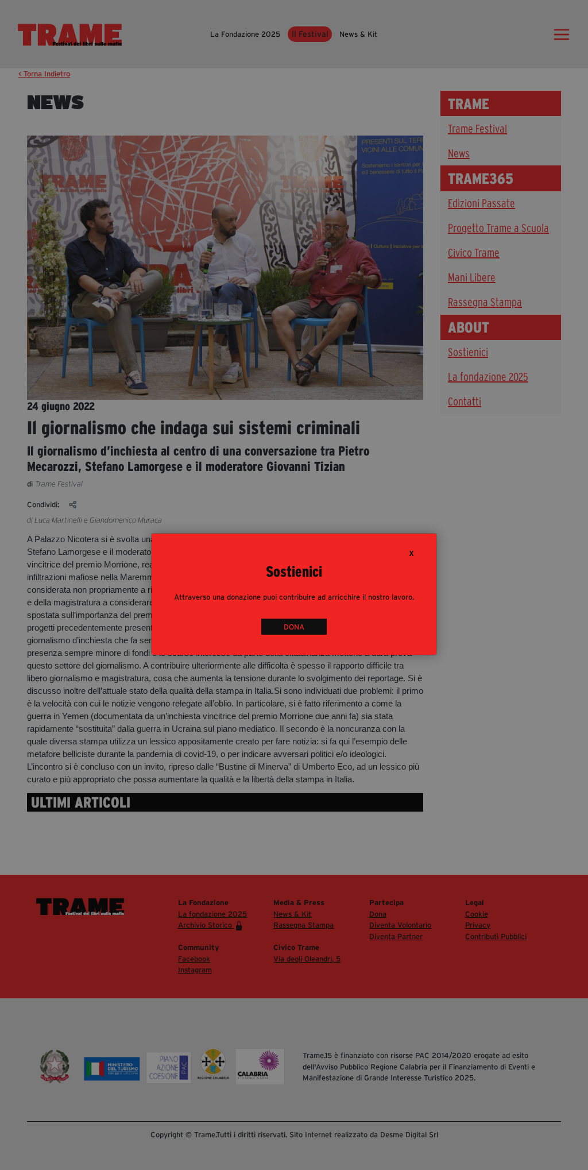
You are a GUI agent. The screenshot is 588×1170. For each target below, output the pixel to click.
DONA (294, 627)
